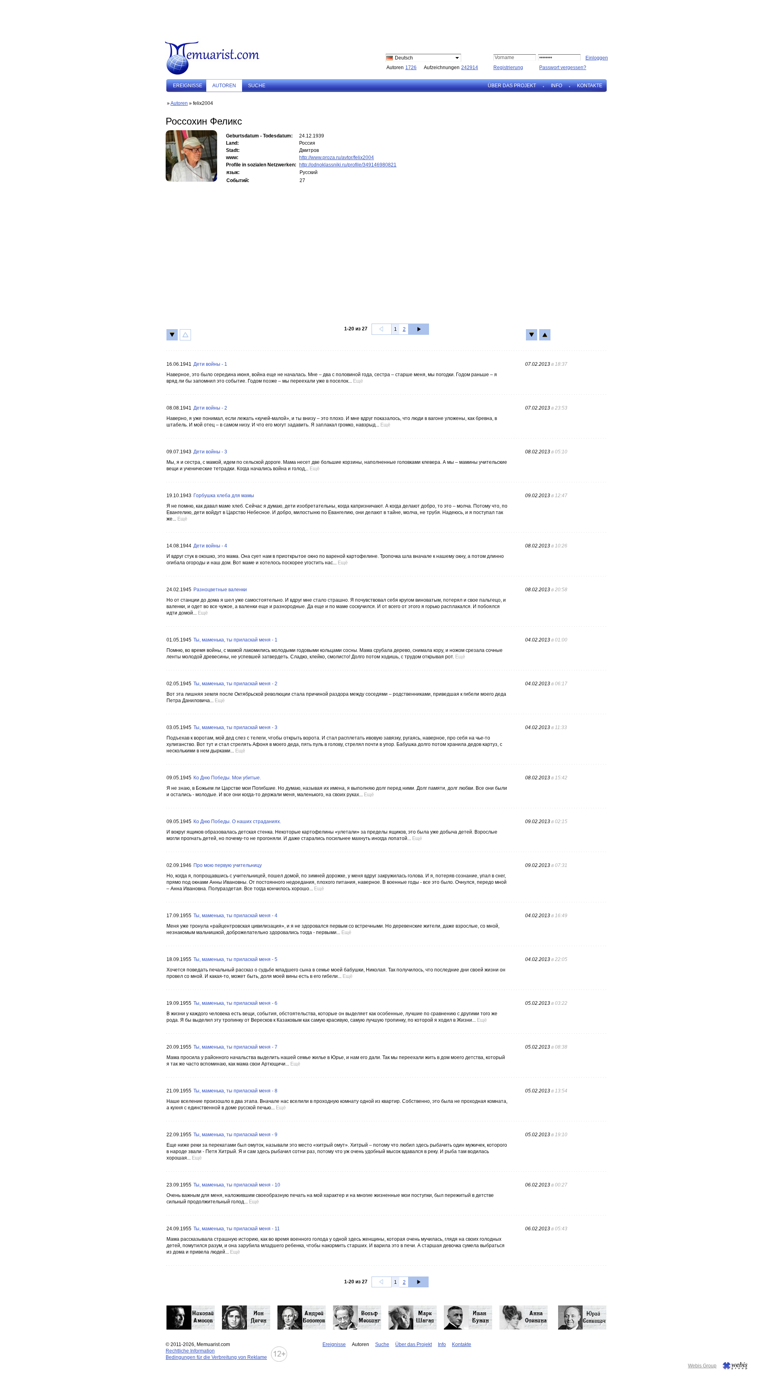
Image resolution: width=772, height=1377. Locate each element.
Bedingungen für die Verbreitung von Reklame (216, 1357)
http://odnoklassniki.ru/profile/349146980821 (347, 165)
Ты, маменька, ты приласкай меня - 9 (235, 1134)
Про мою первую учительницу (227, 865)
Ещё (358, 381)
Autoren (179, 103)
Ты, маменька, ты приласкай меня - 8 (235, 1091)
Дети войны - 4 (210, 546)
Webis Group (702, 1366)
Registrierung (508, 67)
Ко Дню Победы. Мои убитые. (227, 778)
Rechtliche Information (190, 1351)
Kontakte (589, 85)
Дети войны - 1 (210, 364)
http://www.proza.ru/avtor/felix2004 (336, 157)
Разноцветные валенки (220, 589)
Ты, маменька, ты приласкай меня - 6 (235, 1003)
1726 (411, 67)
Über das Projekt (512, 85)
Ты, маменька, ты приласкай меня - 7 (235, 1047)
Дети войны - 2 (210, 408)
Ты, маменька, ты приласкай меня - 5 (235, 959)
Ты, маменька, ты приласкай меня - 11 (236, 1229)
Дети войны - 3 (210, 452)
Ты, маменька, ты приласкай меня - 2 (235, 683)
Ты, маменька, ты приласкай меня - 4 (235, 915)
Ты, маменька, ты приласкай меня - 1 (235, 640)
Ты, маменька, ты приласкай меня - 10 (236, 1185)
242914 (469, 67)
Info (556, 85)
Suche (256, 85)
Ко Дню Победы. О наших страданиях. (237, 821)
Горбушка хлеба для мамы (223, 495)
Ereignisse (187, 85)
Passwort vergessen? (562, 67)
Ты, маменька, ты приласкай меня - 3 (235, 727)
